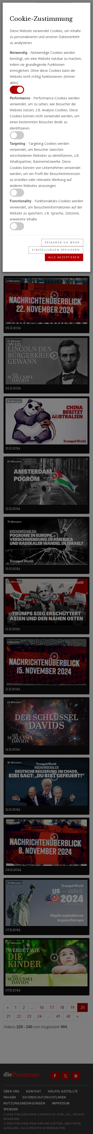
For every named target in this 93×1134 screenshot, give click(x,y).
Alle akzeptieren (64, 257)
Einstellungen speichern (56, 250)
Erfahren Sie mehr (62, 242)
